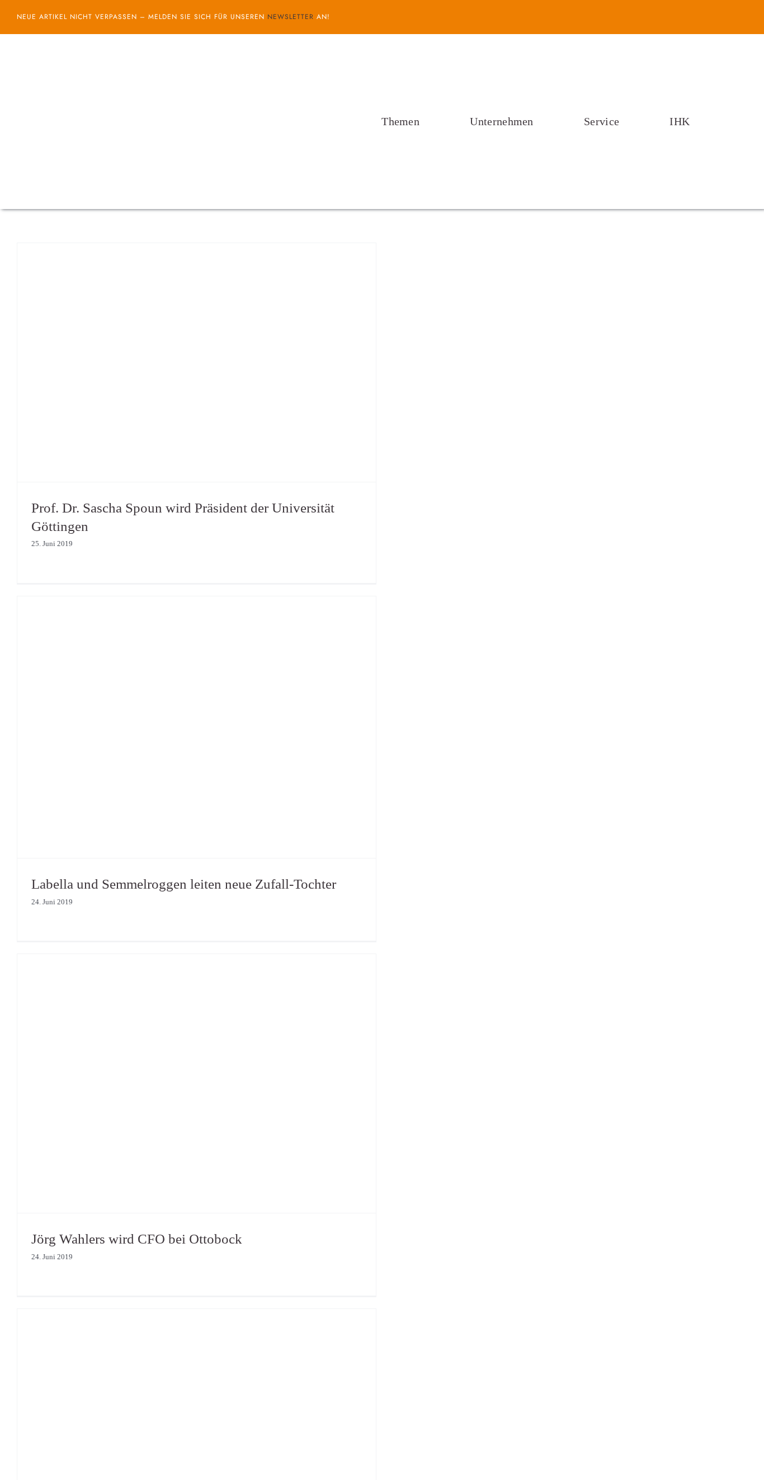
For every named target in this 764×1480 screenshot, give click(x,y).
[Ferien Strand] (142, 55)
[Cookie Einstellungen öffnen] (24, 1465)
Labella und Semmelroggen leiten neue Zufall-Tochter (183, 883)
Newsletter (290, 17)
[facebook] (726, 16)
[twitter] (744, 16)
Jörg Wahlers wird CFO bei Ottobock (136, 1238)
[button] (744, 121)
